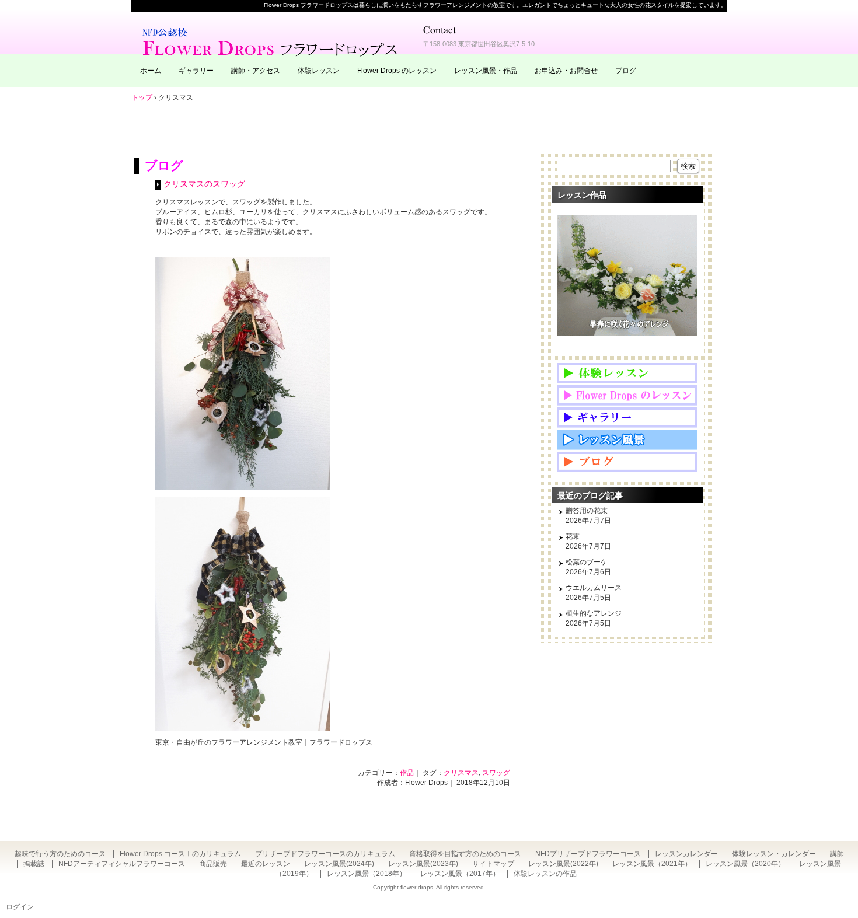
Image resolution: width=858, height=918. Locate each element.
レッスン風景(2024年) (339, 864)
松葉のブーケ (587, 562)
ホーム (150, 71)
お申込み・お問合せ (566, 71)
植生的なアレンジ (594, 613)
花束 (573, 536)
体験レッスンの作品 (545, 874)
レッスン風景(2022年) (563, 864)
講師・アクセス (255, 71)
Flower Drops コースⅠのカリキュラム (180, 854)
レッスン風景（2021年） (652, 864)
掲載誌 (33, 864)
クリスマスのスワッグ (204, 184)
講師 (837, 854)
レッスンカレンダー (686, 854)
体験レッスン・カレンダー (774, 854)
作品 (407, 773)
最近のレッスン (265, 864)
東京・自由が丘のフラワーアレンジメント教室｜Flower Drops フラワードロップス (271, 40)
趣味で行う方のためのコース (60, 854)
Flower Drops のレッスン (397, 71)
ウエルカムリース (594, 588)
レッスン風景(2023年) (423, 864)
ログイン (20, 907)
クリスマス (461, 773)
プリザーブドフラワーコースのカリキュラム (325, 854)
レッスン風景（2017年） (460, 874)
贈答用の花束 (587, 511)
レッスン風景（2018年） (366, 874)
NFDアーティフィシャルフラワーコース (121, 864)
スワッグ (496, 773)
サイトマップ (493, 864)
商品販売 (213, 864)
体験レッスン (319, 71)
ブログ (625, 71)
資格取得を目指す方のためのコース (465, 854)
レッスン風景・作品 (485, 71)
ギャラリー (196, 71)
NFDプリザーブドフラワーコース (588, 854)
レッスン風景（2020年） (745, 864)
